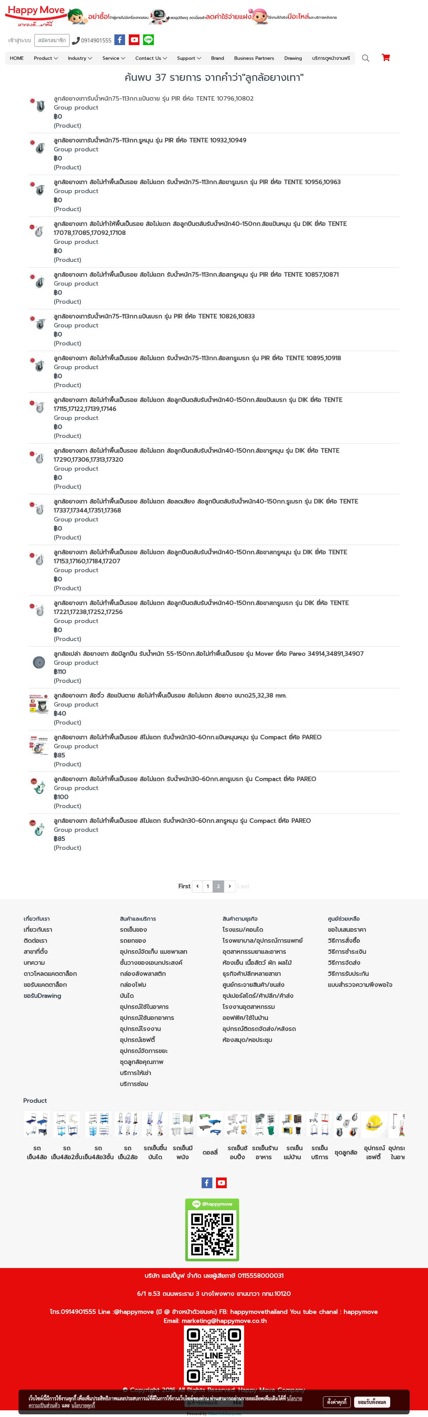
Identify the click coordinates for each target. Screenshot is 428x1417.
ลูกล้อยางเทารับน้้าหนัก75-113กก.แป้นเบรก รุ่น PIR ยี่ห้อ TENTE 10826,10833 (154, 316)
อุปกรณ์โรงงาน (140, 1029)
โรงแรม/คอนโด (243, 929)
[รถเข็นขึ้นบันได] (155, 1124)
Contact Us (149, 58)
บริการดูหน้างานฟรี (331, 58)
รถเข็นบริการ (319, 1152)
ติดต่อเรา (35, 940)
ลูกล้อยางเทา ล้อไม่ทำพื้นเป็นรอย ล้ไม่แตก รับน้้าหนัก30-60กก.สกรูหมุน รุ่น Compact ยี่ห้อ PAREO (182, 820)
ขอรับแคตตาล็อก (45, 984)
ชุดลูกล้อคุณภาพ (142, 1062)
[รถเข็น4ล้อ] (37, 1124)
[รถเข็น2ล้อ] (127, 1124)
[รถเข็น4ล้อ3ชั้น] (98, 1124)
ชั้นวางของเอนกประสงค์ (151, 962)
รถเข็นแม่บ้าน (293, 1152)
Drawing (293, 58)
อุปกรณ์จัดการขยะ (144, 1051)
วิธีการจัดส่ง (344, 962)
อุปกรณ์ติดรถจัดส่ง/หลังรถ (259, 1029)
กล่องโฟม (133, 984)
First (185, 886)
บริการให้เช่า (135, 1073)
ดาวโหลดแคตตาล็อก (50, 973)
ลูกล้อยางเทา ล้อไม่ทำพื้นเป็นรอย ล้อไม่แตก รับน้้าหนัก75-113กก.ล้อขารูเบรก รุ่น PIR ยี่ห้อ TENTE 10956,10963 (197, 182)
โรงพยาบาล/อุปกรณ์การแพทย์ (263, 940)
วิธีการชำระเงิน (347, 951)
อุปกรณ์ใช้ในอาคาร (144, 1006)
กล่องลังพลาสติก (143, 973)
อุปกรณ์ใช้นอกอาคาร (147, 1017)
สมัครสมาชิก (52, 40)
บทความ (34, 962)
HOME (17, 58)
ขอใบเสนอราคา (347, 929)
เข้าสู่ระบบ (19, 40)
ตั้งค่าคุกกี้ (336, 1402)
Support (187, 58)
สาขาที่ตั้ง (36, 951)
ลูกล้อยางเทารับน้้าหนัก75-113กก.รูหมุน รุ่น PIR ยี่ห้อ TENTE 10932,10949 (150, 140)
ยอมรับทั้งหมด (372, 1402)
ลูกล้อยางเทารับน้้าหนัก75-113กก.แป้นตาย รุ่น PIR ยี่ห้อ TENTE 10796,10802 (154, 98)
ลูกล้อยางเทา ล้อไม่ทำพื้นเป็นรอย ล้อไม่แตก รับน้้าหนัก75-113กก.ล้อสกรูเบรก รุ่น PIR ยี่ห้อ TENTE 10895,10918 (197, 358)
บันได (127, 995)
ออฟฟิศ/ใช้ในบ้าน (245, 1017)
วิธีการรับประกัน (348, 973)
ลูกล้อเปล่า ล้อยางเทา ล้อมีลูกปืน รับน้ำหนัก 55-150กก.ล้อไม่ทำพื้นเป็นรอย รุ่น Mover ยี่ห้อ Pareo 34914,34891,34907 (209, 653)
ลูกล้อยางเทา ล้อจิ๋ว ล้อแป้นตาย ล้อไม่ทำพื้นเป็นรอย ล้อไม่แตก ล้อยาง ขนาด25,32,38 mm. (170, 695)
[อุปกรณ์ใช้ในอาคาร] (382, 1157)
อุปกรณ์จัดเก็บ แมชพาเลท (153, 951)
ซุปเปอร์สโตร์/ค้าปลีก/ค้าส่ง (258, 995)
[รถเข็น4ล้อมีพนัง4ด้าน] (182, 1124)
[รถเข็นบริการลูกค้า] (319, 1124)
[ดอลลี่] (210, 1124)
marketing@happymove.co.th (224, 1320)
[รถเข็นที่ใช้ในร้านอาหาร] (264, 1124)
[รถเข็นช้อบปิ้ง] (237, 1124)
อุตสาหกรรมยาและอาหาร (254, 951)
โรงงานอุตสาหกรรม (249, 1006)
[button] (365, 58)
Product (44, 58)
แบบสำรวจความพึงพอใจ (360, 984)
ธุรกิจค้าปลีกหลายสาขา (252, 973)
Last (243, 886)
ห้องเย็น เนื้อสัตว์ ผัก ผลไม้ (257, 962)
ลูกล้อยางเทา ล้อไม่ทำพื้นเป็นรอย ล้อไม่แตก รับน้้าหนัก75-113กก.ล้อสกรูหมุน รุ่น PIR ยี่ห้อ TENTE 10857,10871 (196, 274)
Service (112, 58)
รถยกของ (133, 940)
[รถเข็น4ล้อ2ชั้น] (67, 1124)
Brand (217, 58)
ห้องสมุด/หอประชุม (247, 1040)
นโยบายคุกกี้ (83, 1405)
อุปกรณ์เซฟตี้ (137, 1040)
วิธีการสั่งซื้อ (344, 940)
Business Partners (254, 58)
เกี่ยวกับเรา (38, 929)
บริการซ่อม (134, 1084)
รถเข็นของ (133, 929)
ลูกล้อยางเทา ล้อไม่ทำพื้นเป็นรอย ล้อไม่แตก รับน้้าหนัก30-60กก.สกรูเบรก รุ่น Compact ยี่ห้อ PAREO (185, 779)
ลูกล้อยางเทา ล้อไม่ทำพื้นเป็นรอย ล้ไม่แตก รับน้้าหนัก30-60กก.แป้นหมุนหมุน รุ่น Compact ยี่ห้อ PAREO (188, 737)
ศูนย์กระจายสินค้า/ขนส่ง (254, 984)
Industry (78, 58)
